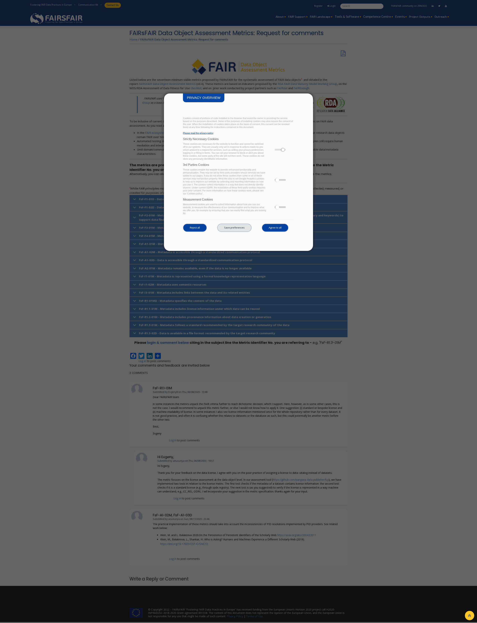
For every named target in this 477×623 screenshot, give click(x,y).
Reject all (195, 227)
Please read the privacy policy (198, 133)
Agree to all (275, 227)
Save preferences (234, 227)
